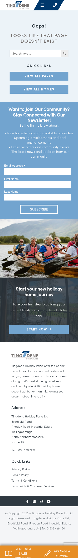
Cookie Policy (20, 475)
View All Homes (39, 89)
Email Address (14, 166)
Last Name (11, 191)
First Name (11, 179)
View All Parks (39, 76)
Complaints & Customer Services (32, 486)
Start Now (37, 329)
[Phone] (55, 5)
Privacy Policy (20, 469)
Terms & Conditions (24, 480)
